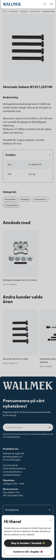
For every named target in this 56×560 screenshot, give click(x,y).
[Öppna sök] (45, 4)
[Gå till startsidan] (19, 4)
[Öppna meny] (50, 4)
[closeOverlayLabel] (51, 520)
